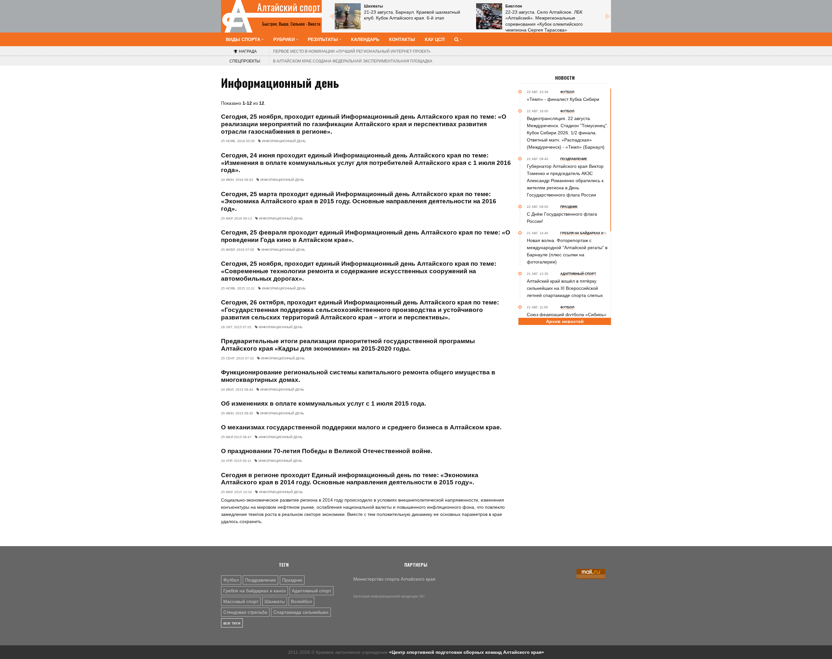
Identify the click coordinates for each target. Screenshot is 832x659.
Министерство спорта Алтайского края (394, 579)
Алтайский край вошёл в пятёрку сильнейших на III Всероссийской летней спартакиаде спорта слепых (565, 288)
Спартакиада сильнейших (301, 612)
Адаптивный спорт (311, 590)
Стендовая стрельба (245, 612)
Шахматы (275, 601)
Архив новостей (565, 321)
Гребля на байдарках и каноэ (254, 590)
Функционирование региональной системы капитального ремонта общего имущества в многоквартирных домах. (358, 376)
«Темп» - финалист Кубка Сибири (563, 99)
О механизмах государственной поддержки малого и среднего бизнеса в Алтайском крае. (361, 427)
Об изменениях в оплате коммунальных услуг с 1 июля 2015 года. (323, 403)
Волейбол (301, 601)
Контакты (402, 39)
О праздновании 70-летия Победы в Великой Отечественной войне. (326, 451)
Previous (331, 16)
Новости (565, 77)
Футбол (231, 580)
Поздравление (260, 580)
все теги (231, 622)
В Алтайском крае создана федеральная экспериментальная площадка (352, 61)
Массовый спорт (240, 601)
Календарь (365, 39)
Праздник (292, 580)
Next (607, 16)
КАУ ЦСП (435, 39)
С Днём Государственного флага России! (562, 217)
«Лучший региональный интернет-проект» (352, 51)
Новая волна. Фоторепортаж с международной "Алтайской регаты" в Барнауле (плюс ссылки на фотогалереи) (567, 251)
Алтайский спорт (288, 7)
